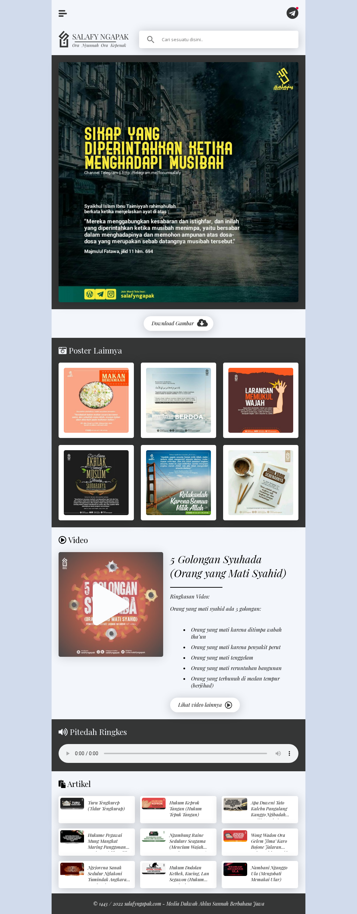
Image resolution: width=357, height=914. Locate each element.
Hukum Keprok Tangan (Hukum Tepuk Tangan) (185, 808)
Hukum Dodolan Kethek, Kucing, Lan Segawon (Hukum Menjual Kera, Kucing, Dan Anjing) (189, 879)
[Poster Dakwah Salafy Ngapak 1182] (96, 482)
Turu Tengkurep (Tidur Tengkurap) (106, 805)
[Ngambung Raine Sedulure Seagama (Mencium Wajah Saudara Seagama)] (154, 836)
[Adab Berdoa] (178, 400)
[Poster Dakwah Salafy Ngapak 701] (96, 400)
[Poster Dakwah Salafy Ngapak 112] (178, 482)
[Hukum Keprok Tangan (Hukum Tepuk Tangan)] (154, 803)
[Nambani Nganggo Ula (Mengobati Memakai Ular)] (235, 869)
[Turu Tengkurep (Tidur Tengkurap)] (72, 803)
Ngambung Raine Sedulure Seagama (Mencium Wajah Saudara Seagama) (188, 844)
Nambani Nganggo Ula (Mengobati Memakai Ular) (269, 873)
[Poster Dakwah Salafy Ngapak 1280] (260, 482)
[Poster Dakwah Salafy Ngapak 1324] (260, 400)
